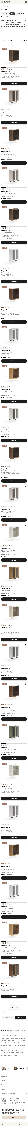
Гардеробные (20, 13)
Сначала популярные (6, 40)
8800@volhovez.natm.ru (16, 1103)
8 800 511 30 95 (14, 1100)
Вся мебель (5, 13)
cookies (12, 1109)
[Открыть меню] (26, 2)
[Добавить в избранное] (25, 48)
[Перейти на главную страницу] (5, 2)
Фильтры (23, 40)
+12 (11, 69)
